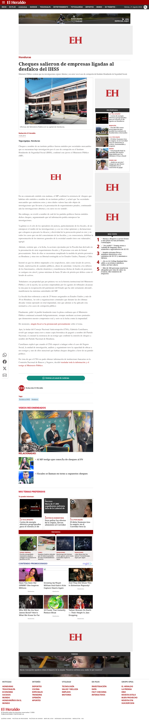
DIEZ (124, 692)
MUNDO (6, 697)
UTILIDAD (66, 681)
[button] (5, 355)
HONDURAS (7, 686)
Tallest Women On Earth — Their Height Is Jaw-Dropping (80, 612)
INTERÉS (36, 681)
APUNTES (36, 700)
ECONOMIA (7, 692)
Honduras (35, 399)
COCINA (35, 689)
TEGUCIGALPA (8, 689)
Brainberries (31, 591)
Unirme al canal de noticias (57, 378)
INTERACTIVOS (98, 694)
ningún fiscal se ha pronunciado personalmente (50, 323)
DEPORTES (37, 686)
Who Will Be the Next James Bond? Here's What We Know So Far (29, 612)
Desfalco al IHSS (24, 399)
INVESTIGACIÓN (99, 686)
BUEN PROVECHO (129, 697)
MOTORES (66, 694)
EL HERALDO (127, 686)
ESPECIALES (37, 692)
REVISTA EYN (127, 700)
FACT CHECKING (99, 692)
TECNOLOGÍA (68, 686)
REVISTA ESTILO (129, 694)
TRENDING (37, 694)
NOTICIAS (6, 681)
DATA (94, 689)
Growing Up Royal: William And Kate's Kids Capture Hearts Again (55, 585)
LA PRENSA (127, 689)
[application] (56, 431)
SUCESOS (6, 694)
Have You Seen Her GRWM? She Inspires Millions (29, 585)
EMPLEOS (66, 692)
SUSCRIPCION (128, 703)
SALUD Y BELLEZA (70, 689)
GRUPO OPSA (127, 681)
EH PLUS (96, 681)
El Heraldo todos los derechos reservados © (17, 712)
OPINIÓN (36, 697)
